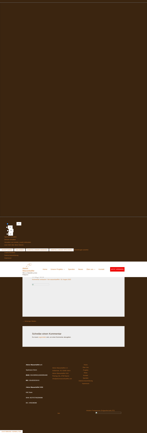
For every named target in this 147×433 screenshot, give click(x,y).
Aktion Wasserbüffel (28, 269)
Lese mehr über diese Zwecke (13, 245)
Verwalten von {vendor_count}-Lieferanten (17, 242)
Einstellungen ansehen (37, 250)
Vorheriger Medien (29, 321)
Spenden (71, 269)
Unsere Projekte (57, 269)
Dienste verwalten (10, 239)
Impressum (7, 258)
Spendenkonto (34, 360)
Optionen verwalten (10, 237)
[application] (64, 269)
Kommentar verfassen (39, 279)
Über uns (89, 269)
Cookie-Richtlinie (9, 252)
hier (59, 413)
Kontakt (101, 269)
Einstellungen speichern (61, 250)
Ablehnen (20, 250)
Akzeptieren (7, 250)
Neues (80, 269)
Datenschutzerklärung (11, 255)
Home (45, 269)
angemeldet (42, 337)
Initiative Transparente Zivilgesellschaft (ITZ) (100, 410)
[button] (73, 110)
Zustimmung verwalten (11, 431)
